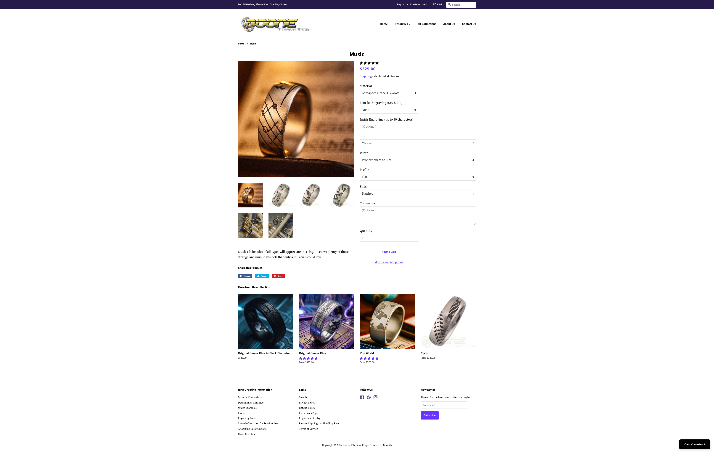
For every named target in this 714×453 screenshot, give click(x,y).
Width (364, 153)
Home (384, 24)
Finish (364, 186)
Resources (402, 24)
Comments (367, 203)
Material (366, 86)
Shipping (366, 76)
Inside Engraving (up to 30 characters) (387, 119)
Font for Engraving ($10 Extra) (381, 102)
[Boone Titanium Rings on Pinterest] (369, 398)
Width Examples (247, 407)
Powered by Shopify (380, 445)
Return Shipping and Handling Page (319, 423)
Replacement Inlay (309, 418)
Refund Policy (307, 407)
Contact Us (469, 24)
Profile (364, 169)
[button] (369, 63)
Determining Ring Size (250, 402)
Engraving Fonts (247, 418)
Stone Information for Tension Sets (258, 423)
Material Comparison (250, 397)
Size (363, 136)
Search (303, 397)
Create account (418, 4)
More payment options (388, 262)
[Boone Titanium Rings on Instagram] (375, 398)
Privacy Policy (307, 402)
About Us (449, 24)
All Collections (427, 24)
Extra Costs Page (308, 413)
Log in (400, 4)
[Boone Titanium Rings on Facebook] (362, 398)
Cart (439, 4)
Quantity (366, 230)
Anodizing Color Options (252, 428)
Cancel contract (694, 444)
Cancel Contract (247, 434)
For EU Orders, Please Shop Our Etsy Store (262, 4)
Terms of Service (308, 428)
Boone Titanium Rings (355, 445)
